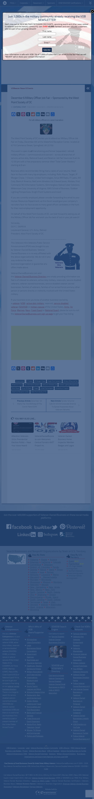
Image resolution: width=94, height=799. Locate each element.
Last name (47, 37)
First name (47, 31)
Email (47, 42)
